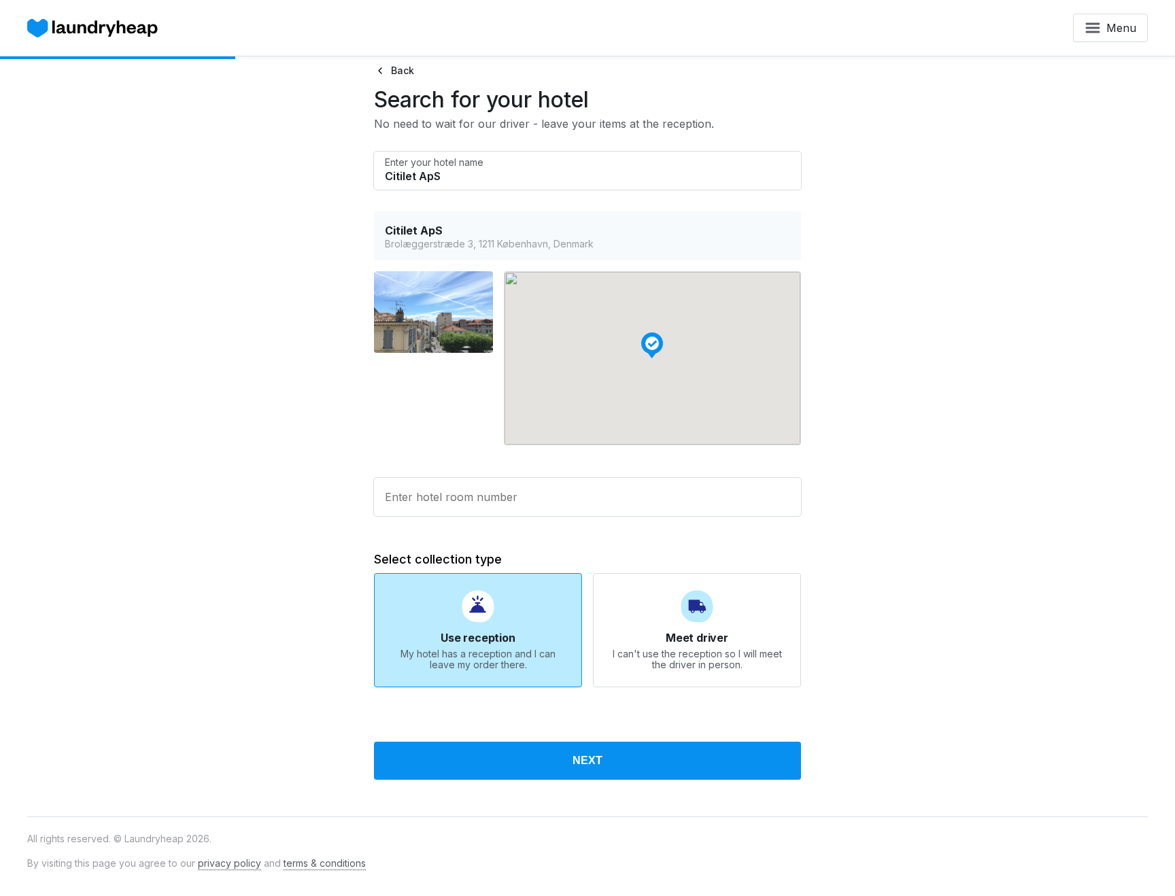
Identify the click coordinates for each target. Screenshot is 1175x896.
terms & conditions (325, 863)
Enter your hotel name (434, 162)
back (402, 70)
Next (587, 760)
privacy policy (229, 863)
